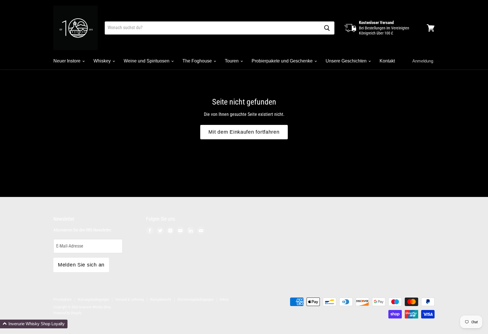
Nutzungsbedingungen (93, 299)
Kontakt (387, 60)
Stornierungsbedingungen (195, 299)
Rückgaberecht (160, 299)
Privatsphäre (62, 299)
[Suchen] (326, 27)
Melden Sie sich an (81, 265)
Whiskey (102, 60)
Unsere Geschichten (347, 60)
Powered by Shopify (67, 313)
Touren (232, 60)
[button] (33, 324)
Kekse (224, 299)
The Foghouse (197, 60)
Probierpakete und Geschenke (283, 60)
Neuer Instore (67, 60)
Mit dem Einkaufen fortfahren (243, 132)
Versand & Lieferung (129, 299)
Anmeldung (422, 60)
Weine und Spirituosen (147, 60)
